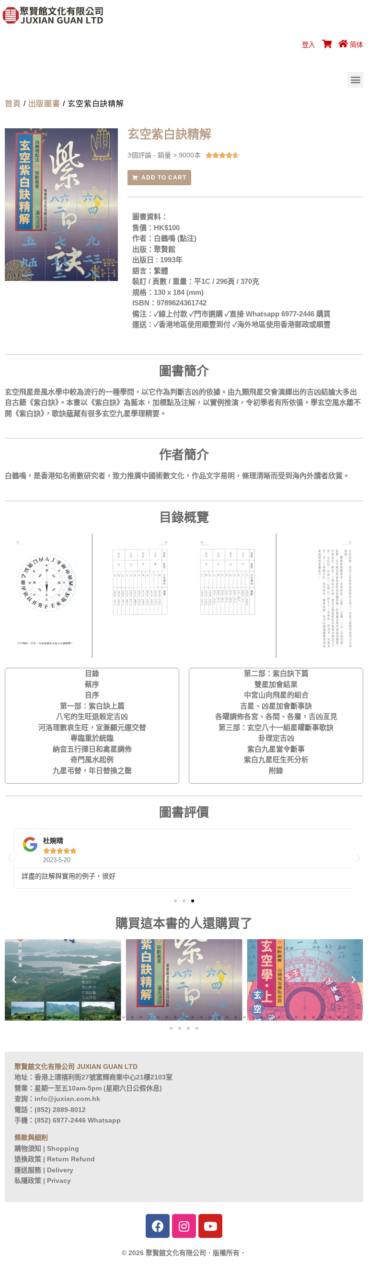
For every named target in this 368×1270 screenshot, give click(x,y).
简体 (356, 44)
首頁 (13, 104)
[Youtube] (210, 1226)
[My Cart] (325, 44)
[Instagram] (184, 1226)
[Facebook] (158, 1226)
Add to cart (163, 177)
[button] (355, 80)
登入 (308, 44)
